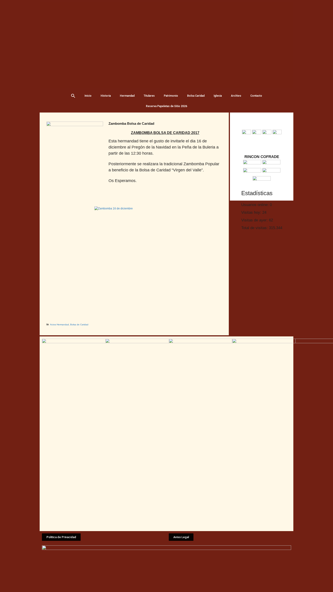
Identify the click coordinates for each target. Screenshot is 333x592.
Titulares (149, 95)
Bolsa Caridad (196, 95)
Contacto (256, 95)
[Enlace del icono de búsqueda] (73, 96)
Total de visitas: (255, 228)
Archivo (236, 95)
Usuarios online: (255, 205)
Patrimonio (171, 95)
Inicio (88, 95)
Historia (106, 95)
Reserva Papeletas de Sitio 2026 (166, 106)
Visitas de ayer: (255, 220)
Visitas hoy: (251, 212)
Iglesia (218, 95)
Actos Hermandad (59, 324)
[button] (61, 537)
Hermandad (127, 95)
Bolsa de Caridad (79, 324)
